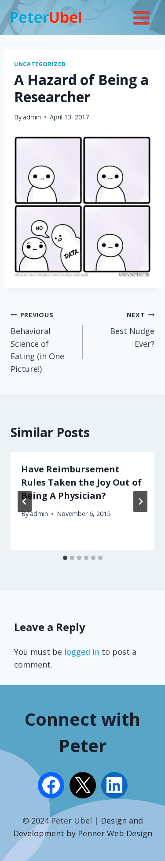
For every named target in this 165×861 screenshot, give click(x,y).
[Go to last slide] (25, 501)
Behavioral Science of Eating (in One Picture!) (37, 342)
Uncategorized (40, 64)
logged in (81, 651)
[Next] (140, 501)
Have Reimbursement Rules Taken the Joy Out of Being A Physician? (81, 482)
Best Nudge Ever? (132, 330)
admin (32, 117)
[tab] (65, 558)
